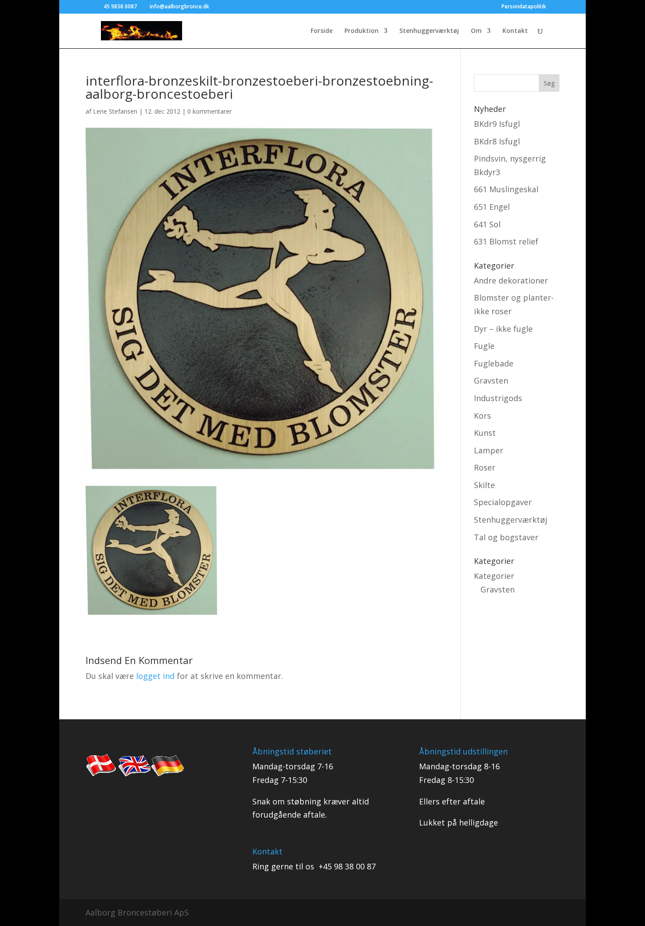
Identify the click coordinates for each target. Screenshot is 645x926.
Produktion (361, 31)
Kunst (485, 432)
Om (476, 31)
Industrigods (498, 398)
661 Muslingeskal (506, 189)
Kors (482, 415)
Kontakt (515, 31)
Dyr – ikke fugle (503, 328)
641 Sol (487, 224)
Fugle (484, 346)
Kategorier (494, 576)
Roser (484, 467)
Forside (322, 31)
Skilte (484, 485)
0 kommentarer (209, 111)
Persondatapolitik (524, 7)
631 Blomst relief (506, 241)
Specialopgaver (503, 502)
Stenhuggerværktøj (429, 31)
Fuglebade (493, 363)
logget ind (155, 676)
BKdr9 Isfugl (497, 123)
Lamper (488, 450)
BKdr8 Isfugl (497, 141)
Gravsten (491, 380)
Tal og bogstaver (506, 537)
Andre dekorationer (511, 280)
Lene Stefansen (115, 111)
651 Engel (492, 206)
